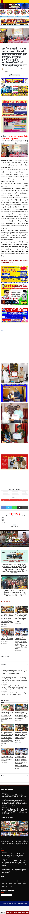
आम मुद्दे (8, 45)
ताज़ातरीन (25, 881)
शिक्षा (6, 886)
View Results (14, 526)
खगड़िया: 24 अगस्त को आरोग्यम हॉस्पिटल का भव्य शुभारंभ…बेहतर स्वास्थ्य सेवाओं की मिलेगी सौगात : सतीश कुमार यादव (7, 716)
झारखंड (20, 881)
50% (3, 519)
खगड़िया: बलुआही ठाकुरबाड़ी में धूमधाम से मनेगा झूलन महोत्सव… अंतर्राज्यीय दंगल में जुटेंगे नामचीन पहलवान (21, 715)
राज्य (3, 886)
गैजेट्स (15, 881)
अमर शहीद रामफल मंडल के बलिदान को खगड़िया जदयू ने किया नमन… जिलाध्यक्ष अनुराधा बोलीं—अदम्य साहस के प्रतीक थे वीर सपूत (14, 539)
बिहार (15, 883)
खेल (11, 881)
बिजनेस (10, 883)
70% (3, 520)
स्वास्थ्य (11, 886)
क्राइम (8, 881)
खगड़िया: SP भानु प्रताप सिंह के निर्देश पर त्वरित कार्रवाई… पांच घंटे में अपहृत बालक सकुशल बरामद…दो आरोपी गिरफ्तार (21, 617)
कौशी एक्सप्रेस (6, 68)
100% (3, 522)
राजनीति (24, 883)
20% (3, 517)
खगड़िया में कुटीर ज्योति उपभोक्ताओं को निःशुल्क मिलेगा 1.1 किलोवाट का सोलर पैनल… (7, 639)
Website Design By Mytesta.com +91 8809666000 (14, 903)
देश (6, 883)
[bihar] (14, 6)
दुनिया (3, 883)
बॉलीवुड (19, 883)
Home (4, 45)
